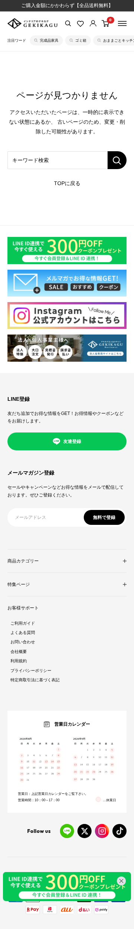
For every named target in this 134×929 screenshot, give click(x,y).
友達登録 (72, 441)
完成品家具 (49, 40)
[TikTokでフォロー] (119, 831)
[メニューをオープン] (122, 23)
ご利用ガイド (22, 623)
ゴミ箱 (80, 40)
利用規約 (18, 661)
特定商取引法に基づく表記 (35, 680)
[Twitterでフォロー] (84, 831)
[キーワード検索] (117, 160)
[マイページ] (93, 23)
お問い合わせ (22, 642)
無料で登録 (104, 517)
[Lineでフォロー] (67, 831)
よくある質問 (22, 632)
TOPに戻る (67, 183)
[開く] (68, 23)
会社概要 (18, 651)
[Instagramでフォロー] (102, 831)
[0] (105, 23)
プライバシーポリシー (30, 670)
